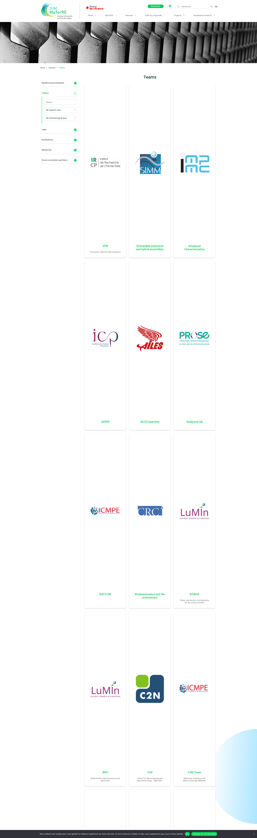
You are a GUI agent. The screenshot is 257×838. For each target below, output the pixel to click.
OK (187, 834)
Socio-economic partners (55, 160)
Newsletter (155, 6)
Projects (177, 15)
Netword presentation (53, 83)
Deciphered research (202, 15)
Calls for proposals (153, 15)
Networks (47, 150)
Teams (45, 93)
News (90, 15)
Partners (129, 15)
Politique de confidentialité (204, 834)
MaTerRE (109, 15)
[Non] (253, 834)
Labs (44, 129)
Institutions (47, 139)
